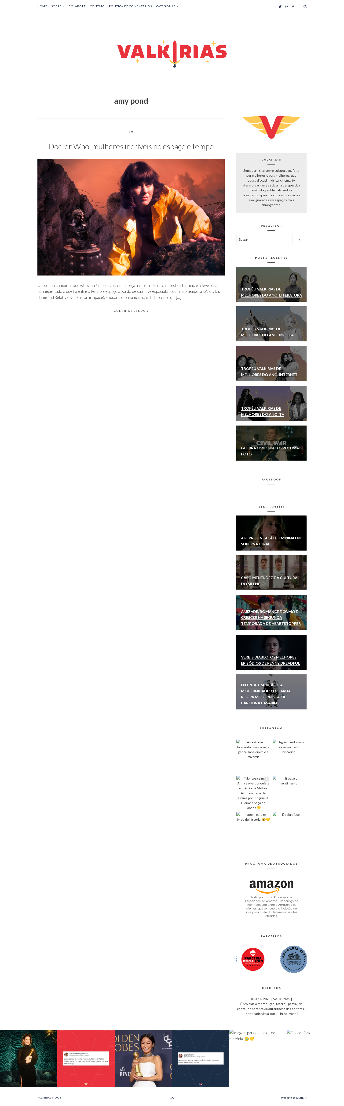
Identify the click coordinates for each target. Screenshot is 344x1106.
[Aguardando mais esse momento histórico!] (290, 756)
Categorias (166, 6)
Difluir (302, 1097)
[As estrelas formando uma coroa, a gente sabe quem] (253, 756)
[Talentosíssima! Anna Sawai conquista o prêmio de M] (253, 793)
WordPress (288, 1097)
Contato (97, 6)
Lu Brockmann (286, 1014)
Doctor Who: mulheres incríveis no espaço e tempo (131, 146)
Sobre (56, 6)
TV (131, 131)
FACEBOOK (271, 479)
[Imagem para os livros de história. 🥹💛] (253, 829)
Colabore (77, 6)
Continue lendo (130, 310)
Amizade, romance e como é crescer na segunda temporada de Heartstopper (271, 617)
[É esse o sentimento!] (290, 793)
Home (42, 6)
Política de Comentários (130, 6)
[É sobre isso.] (290, 829)
